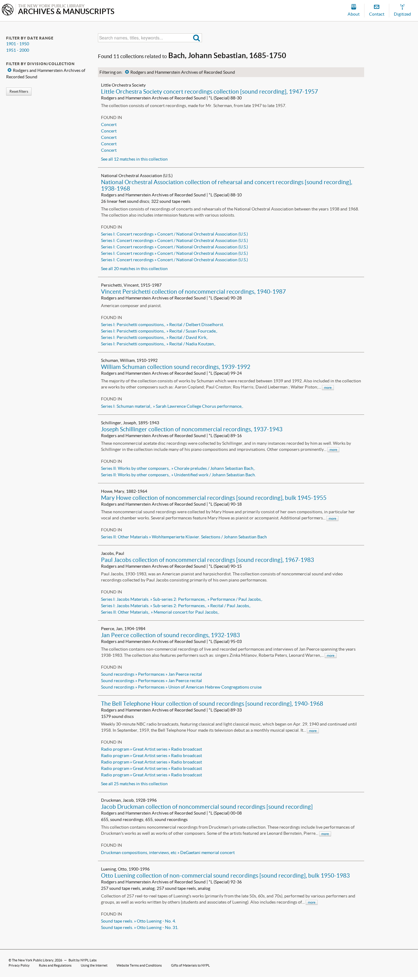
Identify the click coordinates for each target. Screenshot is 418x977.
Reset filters (18, 91)
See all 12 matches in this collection (134, 159)
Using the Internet (94, 965)
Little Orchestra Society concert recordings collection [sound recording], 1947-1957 (209, 91)
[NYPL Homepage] (7, 10)
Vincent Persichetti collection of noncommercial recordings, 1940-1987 (193, 291)
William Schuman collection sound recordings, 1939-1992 (175, 366)
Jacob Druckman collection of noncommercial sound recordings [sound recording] (207, 806)
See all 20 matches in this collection (134, 268)
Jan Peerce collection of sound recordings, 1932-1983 (170, 635)
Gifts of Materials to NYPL (190, 965)
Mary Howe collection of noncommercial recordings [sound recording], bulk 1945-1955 (214, 497)
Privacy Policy (19, 965)
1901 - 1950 (17, 43)
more (328, 387)
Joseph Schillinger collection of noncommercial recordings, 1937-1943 (191, 429)
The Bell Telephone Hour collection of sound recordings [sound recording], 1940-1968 (212, 703)
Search (196, 37)
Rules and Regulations (55, 965)
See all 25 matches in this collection (134, 783)
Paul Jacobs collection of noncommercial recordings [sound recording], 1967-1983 (207, 559)
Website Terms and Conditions (139, 965)
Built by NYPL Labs (83, 960)
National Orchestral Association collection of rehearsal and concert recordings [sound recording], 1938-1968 (226, 185)
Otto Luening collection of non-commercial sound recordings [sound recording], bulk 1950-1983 (225, 875)
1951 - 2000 (17, 50)
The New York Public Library (33, 960)
